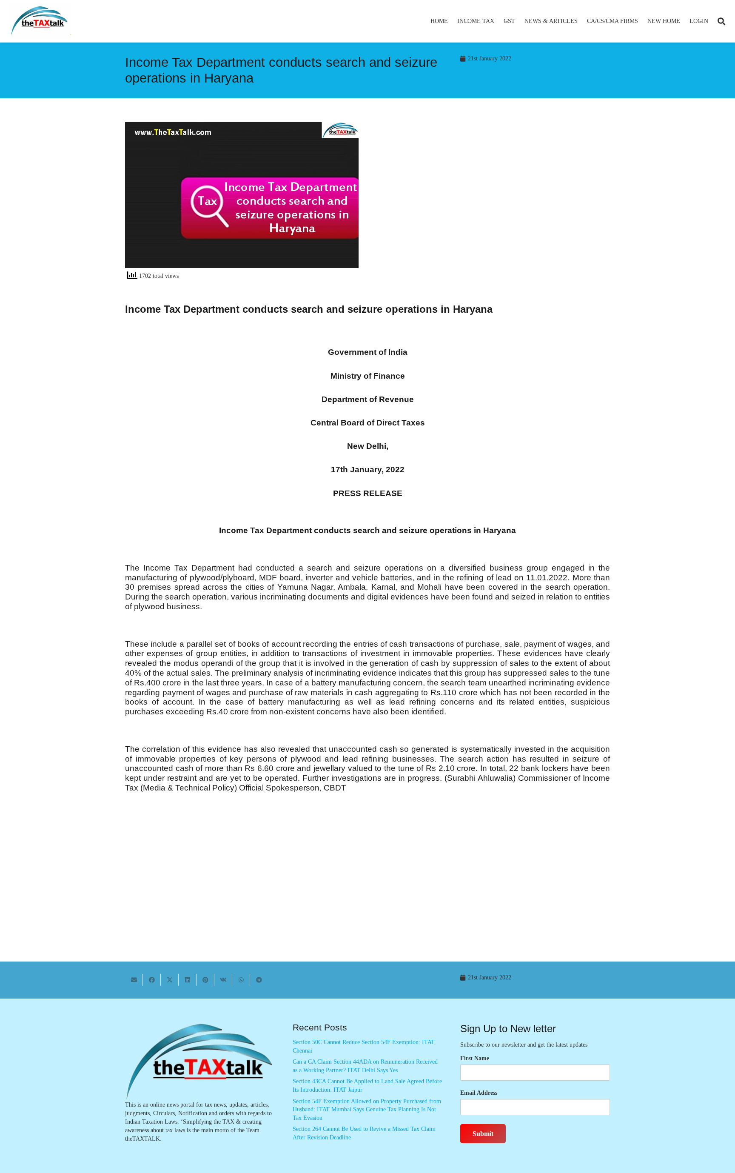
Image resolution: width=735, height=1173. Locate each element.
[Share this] (152, 980)
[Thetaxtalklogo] (40, 21)
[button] (497, 21)
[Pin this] (205, 980)
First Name (474, 1058)
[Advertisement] (493, 198)
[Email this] (134, 980)
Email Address (478, 1093)
